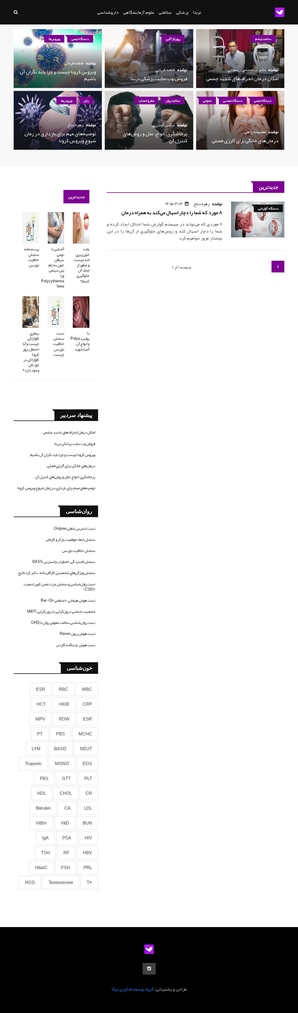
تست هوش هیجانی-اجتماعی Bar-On (68, 600)
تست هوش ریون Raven (77, 633)
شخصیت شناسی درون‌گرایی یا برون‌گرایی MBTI (61, 611)
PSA (66, 838)
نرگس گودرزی (163, 125)
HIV (88, 838)
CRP (87, 704)
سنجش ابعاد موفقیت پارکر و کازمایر (70, 539)
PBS (60, 734)
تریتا (197, 12)
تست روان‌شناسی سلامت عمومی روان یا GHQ (63, 622)
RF (66, 852)
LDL (88, 808)
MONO (62, 763)
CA (67, 808)
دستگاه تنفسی (232, 100)
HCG (30, 882)
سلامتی (165, 12)
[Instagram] (149, 969)
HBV (87, 852)
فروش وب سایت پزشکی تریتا (158, 78)
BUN (87, 823)
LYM (36, 748)
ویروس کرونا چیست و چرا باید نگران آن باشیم (58, 75)
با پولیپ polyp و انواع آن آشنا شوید (79, 341)
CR (89, 793)
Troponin (33, 763)
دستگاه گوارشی (268, 208)
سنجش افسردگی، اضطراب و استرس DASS (63, 561)
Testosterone (61, 882)
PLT (88, 778)
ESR (40, 689)
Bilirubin (43, 808)
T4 (89, 882)
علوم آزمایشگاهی (138, 12)
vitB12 (41, 823)
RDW (64, 719)
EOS (87, 763)
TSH (45, 852)
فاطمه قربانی (165, 70)
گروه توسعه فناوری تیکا (132, 989)
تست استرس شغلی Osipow (74, 528)
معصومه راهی (255, 132)
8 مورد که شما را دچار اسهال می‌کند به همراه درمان (171, 212)
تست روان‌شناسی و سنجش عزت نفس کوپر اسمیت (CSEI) (59, 586)
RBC (63, 689)
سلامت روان (173, 100)
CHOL (66, 793)
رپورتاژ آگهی (173, 39)
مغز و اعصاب (146, 100)
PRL (88, 867)
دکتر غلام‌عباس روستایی (246, 70)
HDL (41, 793)
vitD (65, 823)
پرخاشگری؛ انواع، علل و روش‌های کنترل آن (155, 136)
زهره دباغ (76, 125)
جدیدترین (76, 197)
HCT (41, 704)
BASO (60, 748)
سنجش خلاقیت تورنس (78, 550)
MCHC (85, 734)
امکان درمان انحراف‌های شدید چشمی (242, 78)
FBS (44, 778)
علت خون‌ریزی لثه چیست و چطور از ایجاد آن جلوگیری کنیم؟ (81, 265)
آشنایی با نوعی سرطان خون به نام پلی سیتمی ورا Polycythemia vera (52, 267)
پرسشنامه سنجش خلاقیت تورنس (31, 257)
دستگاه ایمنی (80, 39)
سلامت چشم (263, 39)
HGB (64, 704)
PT (39, 734)
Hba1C (41, 867)
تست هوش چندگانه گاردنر (75, 645)
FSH (65, 867)
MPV (40, 719)
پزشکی (182, 12)
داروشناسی (108, 12)
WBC (87, 689)
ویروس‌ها (54, 39)
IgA (45, 838)
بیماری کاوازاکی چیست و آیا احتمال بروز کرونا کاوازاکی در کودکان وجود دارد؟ (31, 352)
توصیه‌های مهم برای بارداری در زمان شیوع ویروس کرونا (60, 136)
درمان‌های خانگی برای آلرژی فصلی (245, 140)
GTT (66, 778)
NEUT (86, 748)
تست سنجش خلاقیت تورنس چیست (58, 344)
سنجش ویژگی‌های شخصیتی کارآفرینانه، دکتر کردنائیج (56, 573)
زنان (86, 100)
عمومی (207, 100)
